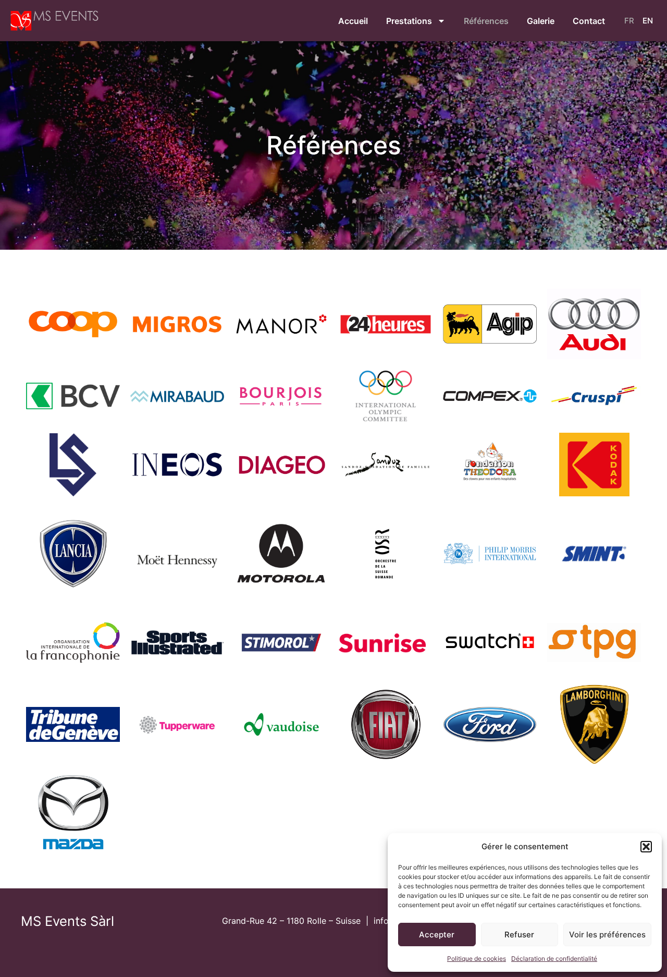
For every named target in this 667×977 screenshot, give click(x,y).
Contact (589, 21)
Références (486, 21)
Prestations (409, 21)
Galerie (540, 21)
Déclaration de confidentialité (554, 958)
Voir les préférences (607, 934)
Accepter (436, 934)
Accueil (353, 21)
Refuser (519, 934)
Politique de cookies (476, 958)
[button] (646, 846)
